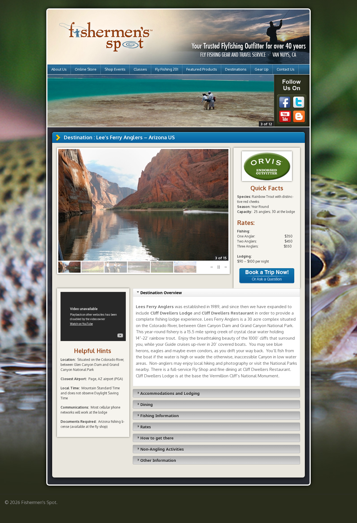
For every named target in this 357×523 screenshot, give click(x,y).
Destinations (236, 69)
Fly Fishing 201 (166, 69)
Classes (140, 69)
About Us (59, 69)
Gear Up (262, 69)
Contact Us (286, 69)
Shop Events (115, 69)
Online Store (86, 69)
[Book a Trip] (266, 282)
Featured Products (201, 69)
